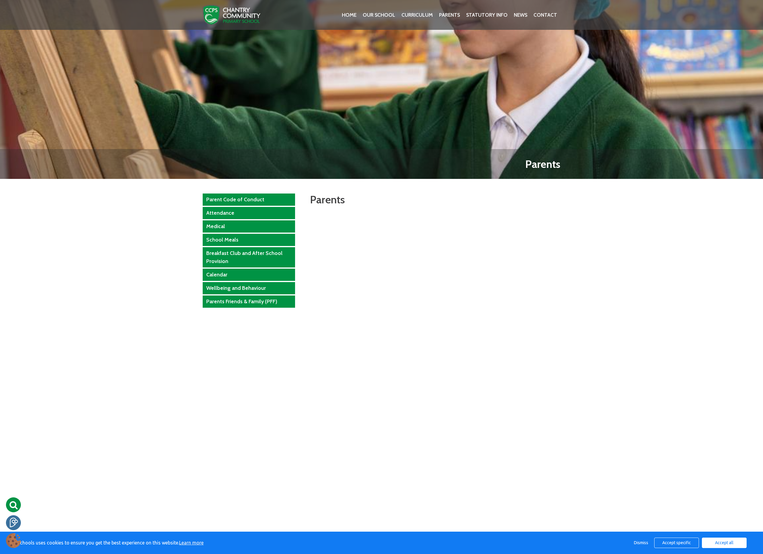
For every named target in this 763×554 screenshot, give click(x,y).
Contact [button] (545, 15)
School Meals (222, 239)
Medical (215, 226)
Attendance (220, 213)
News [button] (520, 15)
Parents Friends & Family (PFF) (241, 301)
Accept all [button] (724, 542)
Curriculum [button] (417, 15)
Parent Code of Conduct (235, 199)
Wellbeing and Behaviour (236, 288)
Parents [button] (449, 15)
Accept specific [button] (676, 542)
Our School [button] (379, 15)
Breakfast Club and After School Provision (244, 257)
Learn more (191, 542)
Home (349, 15)
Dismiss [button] (641, 542)
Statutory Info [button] (487, 15)
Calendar (216, 274)
